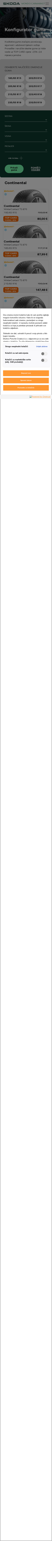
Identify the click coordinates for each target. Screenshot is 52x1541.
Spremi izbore (25, 380)
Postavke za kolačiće (26, 388)
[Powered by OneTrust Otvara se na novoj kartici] (40, 397)
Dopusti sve (26, 373)
